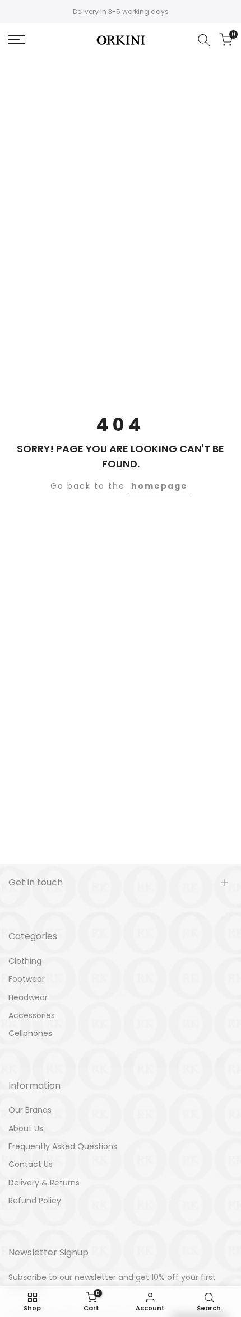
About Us (25, 1128)
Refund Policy (34, 1200)
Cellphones (30, 1033)
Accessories (31, 1015)
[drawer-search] (204, 40)
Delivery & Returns (44, 1182)
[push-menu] (16, 40)
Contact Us (30, 1164)
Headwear (28, 997)
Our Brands (30, 1110)
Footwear (26, 979)
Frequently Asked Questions (62, 1146)
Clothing (24, 961)
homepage (159, 485)
